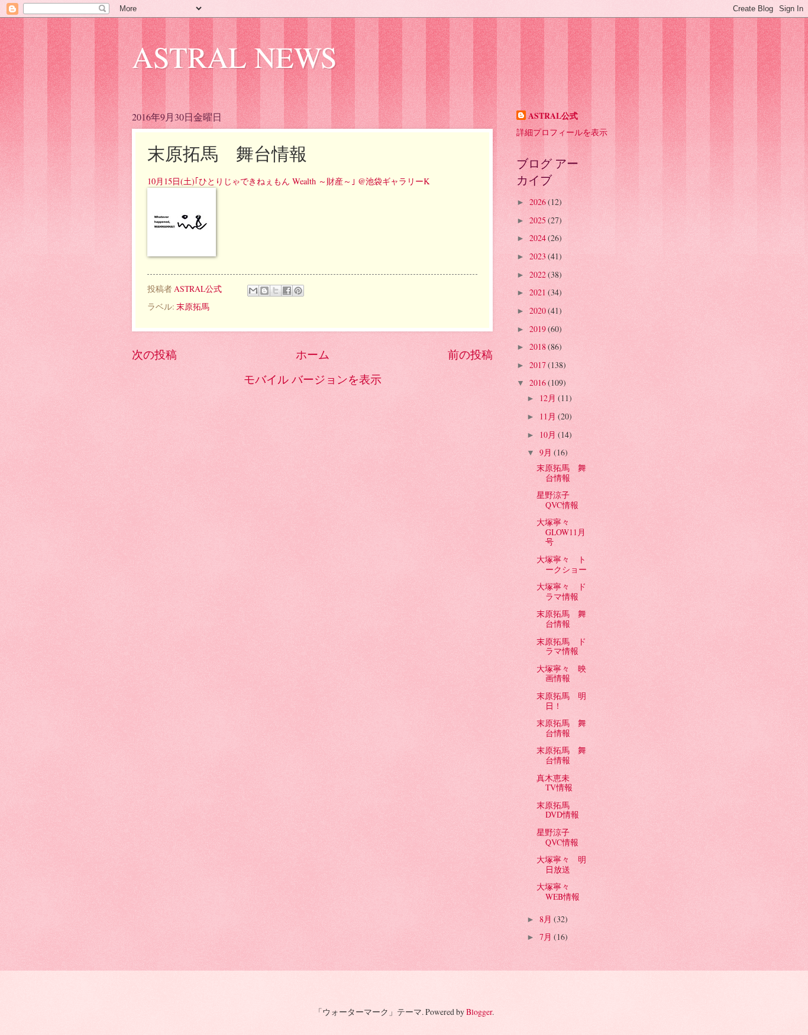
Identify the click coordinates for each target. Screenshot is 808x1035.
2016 (538, 382)
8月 (546, 919)
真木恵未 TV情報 (557, 782)
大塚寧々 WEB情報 (558, 891)
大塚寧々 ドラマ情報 (561, 591)
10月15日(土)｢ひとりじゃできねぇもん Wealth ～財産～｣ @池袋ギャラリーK (288, 181)
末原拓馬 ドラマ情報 (561, 646)
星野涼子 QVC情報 (557, 499)
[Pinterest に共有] (298, 291)
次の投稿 (154, 354)
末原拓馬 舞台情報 (561, 472)
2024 (538, 237)
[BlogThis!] (264, 291)
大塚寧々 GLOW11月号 (561, 531)
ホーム (312, 354)
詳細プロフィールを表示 (561, 132)
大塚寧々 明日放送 (561, 864)
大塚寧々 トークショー (561, 564)
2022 (538, 274)
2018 (538, 346)
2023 (538, 256)
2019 (538, 328)
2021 (538, 292)
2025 (538, 220)
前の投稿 (470, 354)
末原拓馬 (192, 306)
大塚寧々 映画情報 (561, 673)
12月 (548, 397)
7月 (546, 936)
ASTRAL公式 (553, 116)
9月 (546, 452)
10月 (548, 434)
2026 (538, 201)
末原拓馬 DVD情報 (557, 810)
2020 (538, 310)
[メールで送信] (253, 291)
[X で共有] (276, 291)
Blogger (479, 1011)
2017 (538, 364)
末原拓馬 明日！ (561, 700)
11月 (548, 416)
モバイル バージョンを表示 (313, 379)
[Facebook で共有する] (287, 291)
